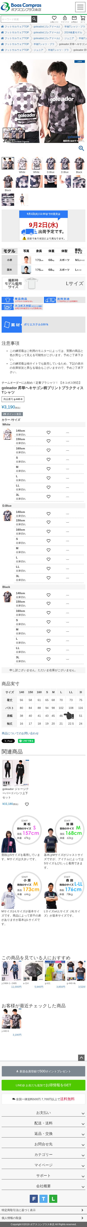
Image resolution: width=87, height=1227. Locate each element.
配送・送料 (43, 1123)
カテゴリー (43, 1155)
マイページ (65, 22)
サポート (43, 1176)
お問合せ (74, 22)
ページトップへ (81, 1058)
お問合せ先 (43, 1144)
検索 (34, 19)
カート (83, 22)
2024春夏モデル (73, 32)
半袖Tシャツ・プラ (74, 26)
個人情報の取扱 (11, 1218)
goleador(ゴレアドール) (47, 26)
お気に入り (54, 22)
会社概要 (43, 1186)
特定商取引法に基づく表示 (19, 1210)
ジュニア (69, 38)
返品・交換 (43, 1134)
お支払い (43, 1113)
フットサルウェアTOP (17, 26)
